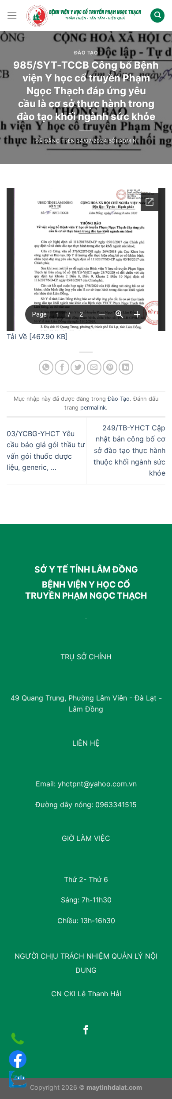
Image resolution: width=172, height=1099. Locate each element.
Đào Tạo (86, 53)
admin (128, 141)
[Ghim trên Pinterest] (110, 367)
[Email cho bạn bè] (94, 367)
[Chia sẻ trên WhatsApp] (46, 367)
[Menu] (12, 15)
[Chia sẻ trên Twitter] (78, 367)
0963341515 (116, 804)
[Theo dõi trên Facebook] (85, 1030)
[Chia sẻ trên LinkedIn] (126, 367)
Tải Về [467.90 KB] (37, 336)
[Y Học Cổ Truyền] (83, 15)
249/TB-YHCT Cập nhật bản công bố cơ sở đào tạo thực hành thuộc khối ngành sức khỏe (129, 450)
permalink (93, 407)
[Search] (157, 15)
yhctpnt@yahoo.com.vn (97, 783)
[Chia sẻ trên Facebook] (62, 367)
